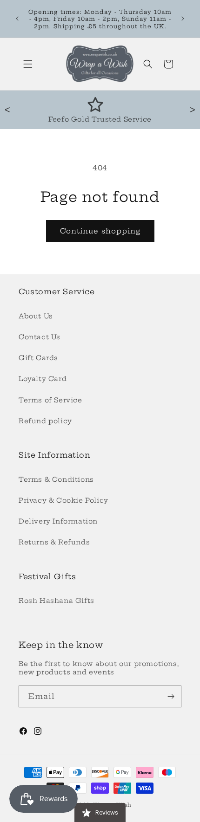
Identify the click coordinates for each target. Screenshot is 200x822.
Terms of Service (50, 400)
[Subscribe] (170, 696)
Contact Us (39, 337)
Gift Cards (38, 358)
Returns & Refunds (54, 542)
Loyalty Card (43, 379)
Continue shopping (100, 231)
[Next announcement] (183, 18)
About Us (36, 316)
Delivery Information (58, 521)
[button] (28, 64)
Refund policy (45, 421)
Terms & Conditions (56, 479)
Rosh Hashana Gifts (56, 600)
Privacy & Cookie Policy (63, 500)
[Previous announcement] (17, 18)
